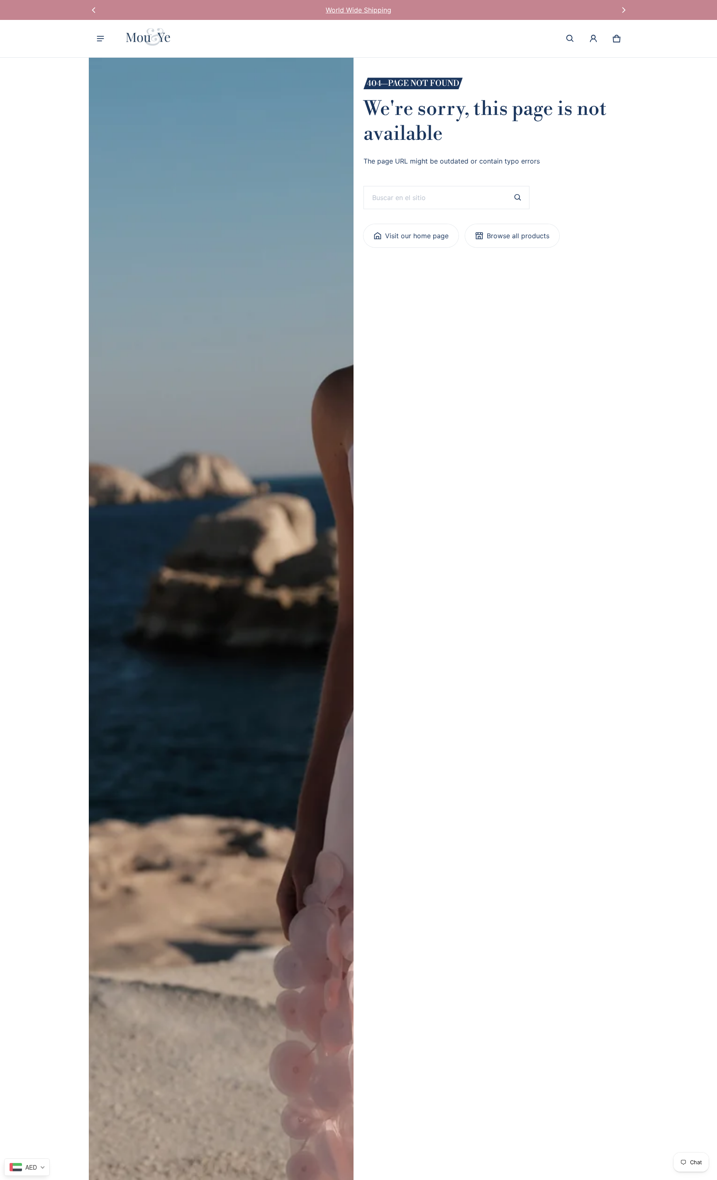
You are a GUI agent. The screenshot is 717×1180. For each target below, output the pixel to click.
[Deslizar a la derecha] (623, 10)
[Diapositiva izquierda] (93, 10)
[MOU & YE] (151, 39)
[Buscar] (517, 197)
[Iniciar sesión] (593, 38)
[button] (570, 38)
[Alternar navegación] (100, 38)
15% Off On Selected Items (358, 10)
